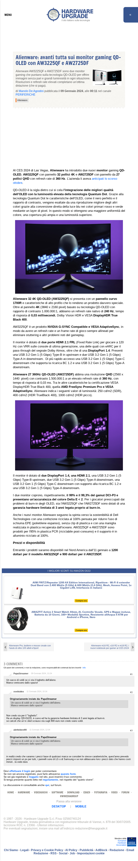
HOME (10, 792)
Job (72, 853)
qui (47, 785)
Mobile (80, 806)
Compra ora (81, 601)
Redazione (117, 850)
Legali (24, 850)
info (84, 668)
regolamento (50, 779)
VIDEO (114, 792)
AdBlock (101, 850)
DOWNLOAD (73, 792)
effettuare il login (19, 771)
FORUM (125, 792)
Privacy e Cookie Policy (47, 850)
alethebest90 (20, 730)
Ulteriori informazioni (50, 825)
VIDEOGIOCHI (41, 792)
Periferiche (25, 94)
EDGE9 (86, 792)
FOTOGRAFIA (100, 792)
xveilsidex (18, 691)
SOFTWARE (57, 792)
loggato (34, 776)
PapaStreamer (20, 673)
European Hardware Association (121, 843)
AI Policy (71, 850)
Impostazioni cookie (91, 853)
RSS (53, 853)
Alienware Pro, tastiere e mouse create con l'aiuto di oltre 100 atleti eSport (30, 646)
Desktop (59, 806)
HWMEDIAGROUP (69, 796)
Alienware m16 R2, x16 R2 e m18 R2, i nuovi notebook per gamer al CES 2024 (109, 646)
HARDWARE (24, 792)
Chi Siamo (11, 850)
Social (63, 853)
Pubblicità (86, 850)
